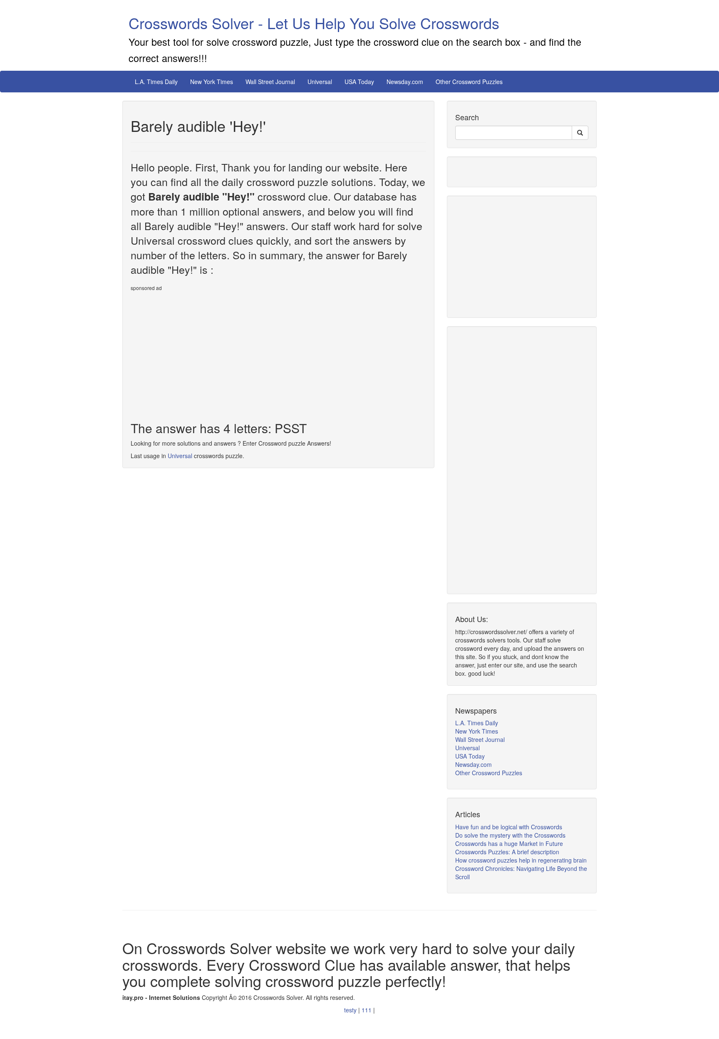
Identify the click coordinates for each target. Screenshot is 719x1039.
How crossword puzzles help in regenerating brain (521, 860)
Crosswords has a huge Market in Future (509, 843)
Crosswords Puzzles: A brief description (507, 852)
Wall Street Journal (270, 81)
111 (367, 1010)
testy (351, 1010)
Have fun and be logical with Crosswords (508, 827)
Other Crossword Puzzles (469, 81)
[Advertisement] (200, 353)
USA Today (359, 81)
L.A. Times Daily (156, 81)
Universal (319, 81)
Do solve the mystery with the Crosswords (510, 835)
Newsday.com (405, 81)
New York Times (211, 81)
